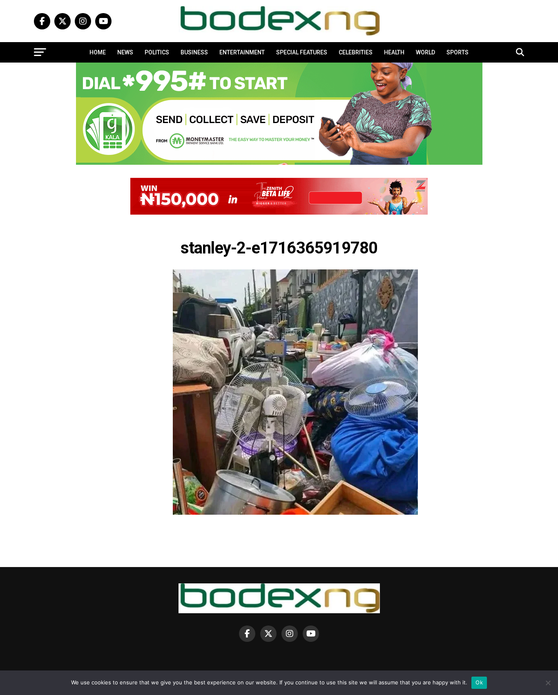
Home (97, 52)
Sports (457, 52)
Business (194, 52)
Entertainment (242, 52)
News (125, 52)
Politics (157, 52)
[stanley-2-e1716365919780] (295, 512)
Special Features (301, 52)
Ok (479, 682)
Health (394, 52)
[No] (548, 683)
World (425, 52)
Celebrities (356, 52)
